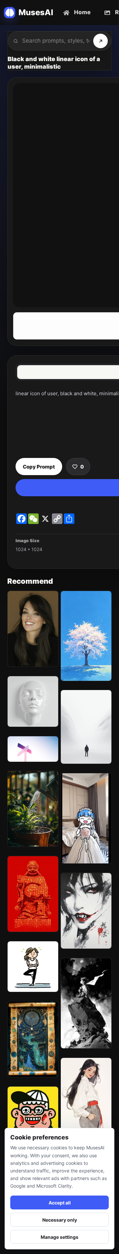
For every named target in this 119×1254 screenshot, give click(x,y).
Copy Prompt (39, 467)
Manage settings (59, 1237)
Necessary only (59, 1220)
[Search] (100, 41)
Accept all (60, 1202)
